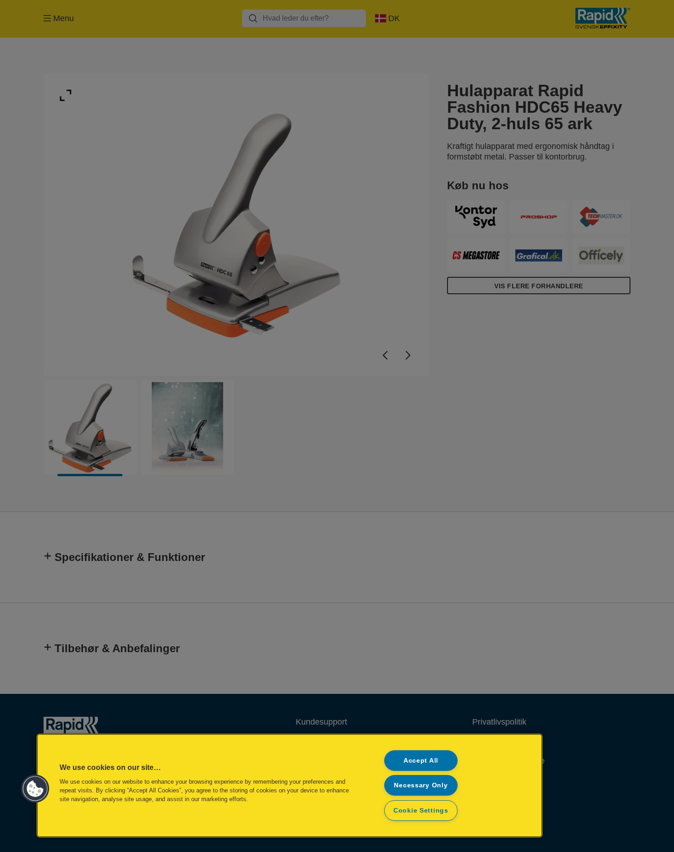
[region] (289, 785)
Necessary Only (420, 785)
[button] (35, 788)
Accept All (420, 760)
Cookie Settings (420, 810)
